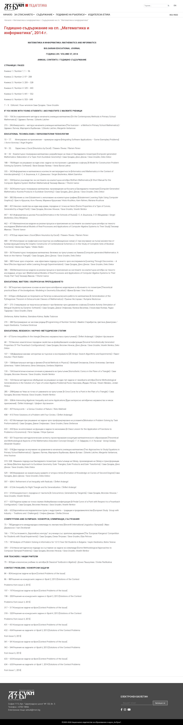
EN (175, 5)
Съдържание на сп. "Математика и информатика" (65, 20)
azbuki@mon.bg (33, 710)
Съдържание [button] (44, 15)
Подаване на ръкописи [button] (70, 15)
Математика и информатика (26, 20)
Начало (7, 15)
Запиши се (160, 703)
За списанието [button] (23, 15)
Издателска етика (99, 15)
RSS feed (174, 15)
